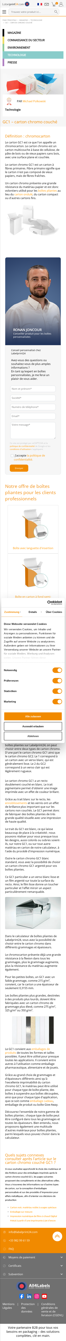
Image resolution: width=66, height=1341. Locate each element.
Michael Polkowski (34, 101)
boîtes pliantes (48, 190)
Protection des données (28, 1307)
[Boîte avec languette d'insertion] (33, 524)
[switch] (57, 680)
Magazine (14, 33)
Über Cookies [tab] (54, 612)
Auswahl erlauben (33, 726)
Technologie (17, 55)
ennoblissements (16, 803)
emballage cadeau (41, 1101)
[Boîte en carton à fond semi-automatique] (33, 572)
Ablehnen (33, 736)
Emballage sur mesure (21, 1212)
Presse (12, 62)
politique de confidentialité (22, 446)
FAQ (11, 1249)
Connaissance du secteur (26, 40)
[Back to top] (57, 1236)
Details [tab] (33, 612)
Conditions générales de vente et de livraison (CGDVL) (52, 1309)
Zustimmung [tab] (11, 612)
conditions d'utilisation (20, 449)
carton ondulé (23, 194)
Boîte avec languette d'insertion (33, 548)
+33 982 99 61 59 (19, 1240)
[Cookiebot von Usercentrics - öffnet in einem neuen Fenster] (47, 602)
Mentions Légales (9, 1306)
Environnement (19, 47)
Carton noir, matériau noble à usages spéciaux (33, 1207)
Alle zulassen (33, 716)
